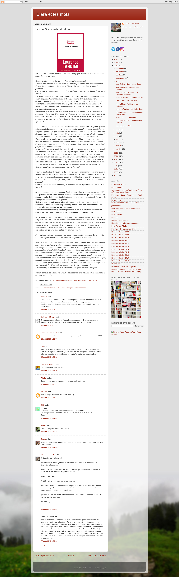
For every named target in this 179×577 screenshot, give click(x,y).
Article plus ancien (96, 555)
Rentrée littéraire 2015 (120, 252)
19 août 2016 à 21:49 (49, 509)
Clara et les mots (53, 14)
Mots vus (114, 217)
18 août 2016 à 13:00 (49, 384)
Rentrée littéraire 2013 (120, 246)
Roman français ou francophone (73, 288)
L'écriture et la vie (59, 280)
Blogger (103, 568)
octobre (119, 75)
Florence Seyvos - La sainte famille (129, 98)
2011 (116, 166)
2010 (116, 169)
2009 (116, 172)
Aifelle (43, 378)
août (118, 81)
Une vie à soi (93, 280)
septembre (120, 78)
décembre (120, 69)
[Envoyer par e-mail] (41, 284)
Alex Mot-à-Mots (48, 364)
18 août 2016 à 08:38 (49, 325)
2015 (116, 153)
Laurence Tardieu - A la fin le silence (129, 109)
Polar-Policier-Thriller (119, 226)
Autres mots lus (117, 187)
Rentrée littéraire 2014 (120, 249)
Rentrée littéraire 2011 (120, 241)
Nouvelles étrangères (119, 220)
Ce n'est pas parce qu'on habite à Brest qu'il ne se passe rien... (126, 191)
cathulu (44, 391)
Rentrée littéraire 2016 (51, 288)
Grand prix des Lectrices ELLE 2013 (125, 203)
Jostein (44, 296)
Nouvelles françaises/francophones (124, 223)
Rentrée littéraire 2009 (120, 235)
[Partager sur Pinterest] (51, 284)
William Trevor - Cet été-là (126, 117)
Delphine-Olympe (48, 317)
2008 (116, 175)
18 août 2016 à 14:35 (49, 398)
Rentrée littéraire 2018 (120, 258)
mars (118, 143)
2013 (116, 159)
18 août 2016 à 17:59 (49, 432)
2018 (116, 62)
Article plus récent (44, 555)
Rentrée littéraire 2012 (120, 243)
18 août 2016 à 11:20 (49, 371)
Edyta (43, 439)
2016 (116, 66)
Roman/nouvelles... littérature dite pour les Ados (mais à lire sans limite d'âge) (126, 270)
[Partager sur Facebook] (48, 284)
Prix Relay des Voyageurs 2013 (123, 229)
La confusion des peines (76, 280)
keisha (43, 425)
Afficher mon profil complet (132, 27)
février (118, 146)
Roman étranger (117, 264)
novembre (120, 72)
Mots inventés (116, 214)
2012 (116, 163)
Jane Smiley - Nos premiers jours (128, 84)
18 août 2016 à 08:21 (49, 310)
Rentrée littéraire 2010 (120, 238)
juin (117, 133)
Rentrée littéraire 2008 (120, 232)
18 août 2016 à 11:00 (49, 339)
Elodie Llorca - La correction (126, 101)
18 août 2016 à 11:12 (49, 357)
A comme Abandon (118, 184)
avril (118, 139)
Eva (42, 346)
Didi (42, 405)
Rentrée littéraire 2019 (120, 261)
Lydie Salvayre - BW (123, 126)
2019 (116, 59)
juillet (118, 130)
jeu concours (116, 206)
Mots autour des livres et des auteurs (125, 209)
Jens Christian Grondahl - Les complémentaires (127, 93)
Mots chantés (116, 211)
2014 (116, 156)
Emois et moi (116, 200)
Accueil (70, 555)
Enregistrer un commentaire (49, 546)
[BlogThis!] (44, 284)
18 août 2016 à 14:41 (49, 418)
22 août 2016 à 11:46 (49, 541)
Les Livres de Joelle (49, 333)
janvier (119, 149)
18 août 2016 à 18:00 (49, 448)
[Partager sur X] (46, 284)
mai (117, 136)
